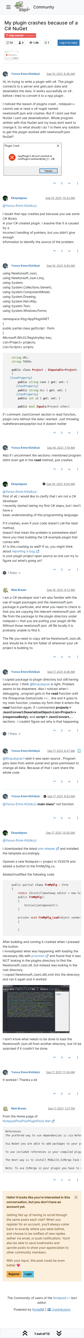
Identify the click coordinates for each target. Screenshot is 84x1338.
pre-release (46, 848)
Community (43, 7)
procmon (37, 956)
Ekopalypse (19, 198)
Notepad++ (61, 1298)
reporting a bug (23, 551)
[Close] (76, 1197)
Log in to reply (69, 42)
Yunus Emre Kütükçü (25, 73)
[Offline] (7, 74)
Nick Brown (18, 590)
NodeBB (38, 1309)
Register (14, 1274)
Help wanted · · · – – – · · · (22, 35)
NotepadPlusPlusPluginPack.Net (26, 1121)
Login (28, 1274)
